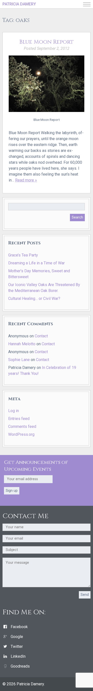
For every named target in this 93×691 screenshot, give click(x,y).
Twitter (17, 646)
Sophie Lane (19, 359)
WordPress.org (21, 434)
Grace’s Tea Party (23, 255)
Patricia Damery (19, 4)
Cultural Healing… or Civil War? (34, 298)
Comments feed (22, 426)
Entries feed (19, 418)
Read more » (26, 180)
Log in (13, 410)
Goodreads (20, 666)
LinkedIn (18, 656)
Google (17, 636)
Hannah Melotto (21, 344)
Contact (41, 336)
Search (77, 217)
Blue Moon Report (46, 42)
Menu (87, 4)
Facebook (19, 626)
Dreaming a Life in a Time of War (36, 263)
